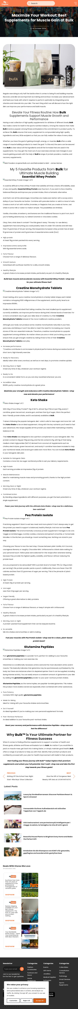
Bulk (62, 112)
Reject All (26, 1001)
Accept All (39, 1001)
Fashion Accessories (32, 968)
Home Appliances (31, 979)
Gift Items (47, 970)
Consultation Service (64, 971)
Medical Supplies (49, 977)
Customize (13, 1001)
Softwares (47, 980)
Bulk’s (37, 154)
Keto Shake (39, 400)
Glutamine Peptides (39, 647)
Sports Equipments (63, 984)
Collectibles (63, 967)
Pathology (63, 976)
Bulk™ (20, 734)
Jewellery (46, 974)
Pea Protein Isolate (39, 515)
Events (45, 967)
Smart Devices (64, 979)
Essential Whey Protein (39, 177)
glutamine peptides (15, 656)
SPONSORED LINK (9, 869)
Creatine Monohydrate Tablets (39, 288)
